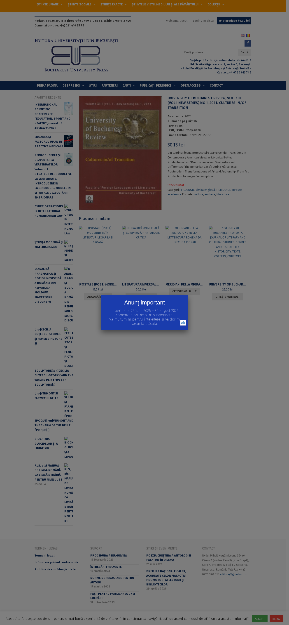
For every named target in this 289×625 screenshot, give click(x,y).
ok (183, 323)
